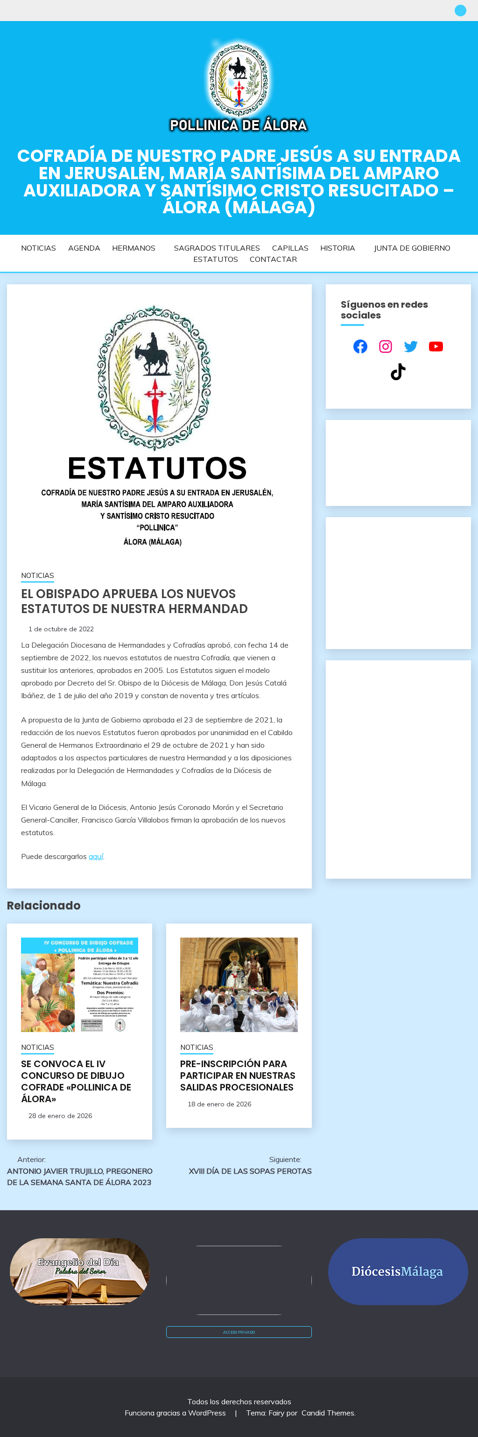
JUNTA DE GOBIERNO (412, 248)
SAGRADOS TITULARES (217, 248)
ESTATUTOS (215, 259)
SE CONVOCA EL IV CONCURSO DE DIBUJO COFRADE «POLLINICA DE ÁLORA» (76, 1081)
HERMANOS (133, 248)
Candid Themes (328, 1412)
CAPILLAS (290, 248)
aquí (96, 856)
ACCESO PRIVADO (239, 1332)
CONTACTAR (273, 259)
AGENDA (84, 248)
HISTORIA (337, 248)
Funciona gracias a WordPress (176, 1412)
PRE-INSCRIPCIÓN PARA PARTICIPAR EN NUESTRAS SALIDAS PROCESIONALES (237, 1075)
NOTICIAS (38, 248)
